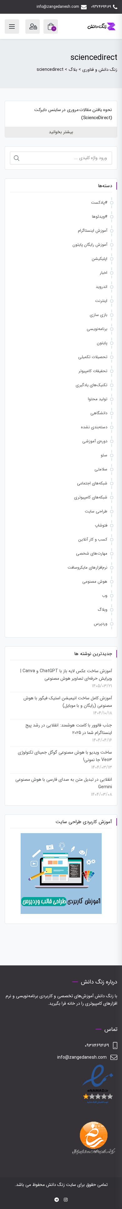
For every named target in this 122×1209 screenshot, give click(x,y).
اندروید (101, 287)
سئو (104, 455)
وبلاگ (102, 609)
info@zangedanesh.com (58, 7)
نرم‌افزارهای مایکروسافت (87, 567)
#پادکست (99, 202)
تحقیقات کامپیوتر (93, 371)
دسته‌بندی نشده (94, 427)
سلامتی (100, 469)
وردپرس (100, 623)
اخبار (103, 272)
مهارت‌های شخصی (91, 553)
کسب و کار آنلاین (93, 539)
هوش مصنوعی (94, 581)
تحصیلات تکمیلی (92, 357)
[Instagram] (66, 1200)
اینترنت (101, 301)
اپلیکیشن (99, 258)
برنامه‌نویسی (97, 329)
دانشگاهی (98, 413)
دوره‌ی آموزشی (94, 441)
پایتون (102, 343)
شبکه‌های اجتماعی (92, 483)
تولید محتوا (97, 399)
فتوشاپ (101, 525)
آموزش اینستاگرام (92, 230)
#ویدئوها (99, 216)
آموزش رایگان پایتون (90, 244)
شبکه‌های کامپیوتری (90, 497)
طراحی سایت (96, 511)
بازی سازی (98, 315)
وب (104, 595)
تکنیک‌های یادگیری (91, 385)
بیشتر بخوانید (61, 132)
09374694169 (101, 7)
